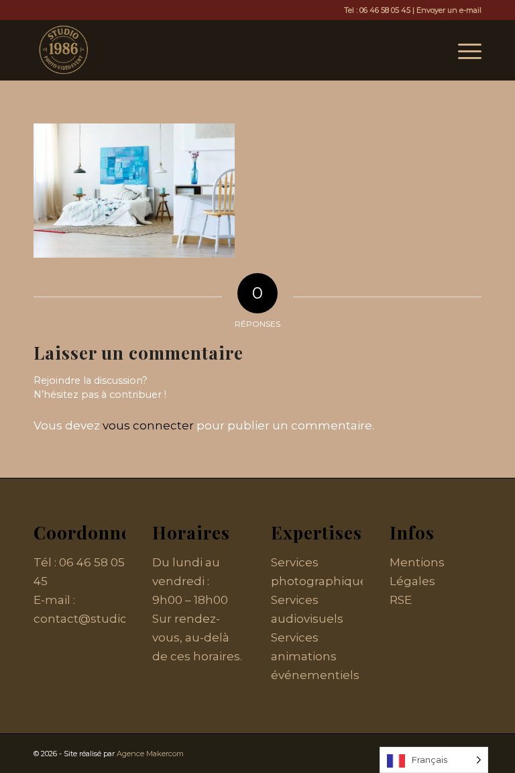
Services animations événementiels (315, 656)
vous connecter (148, 425)
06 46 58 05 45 (384, 10)
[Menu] (463, 50)
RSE (401, 600)
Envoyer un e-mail (448, 10)
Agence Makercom (150, 753)
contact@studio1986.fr (99, 618)
